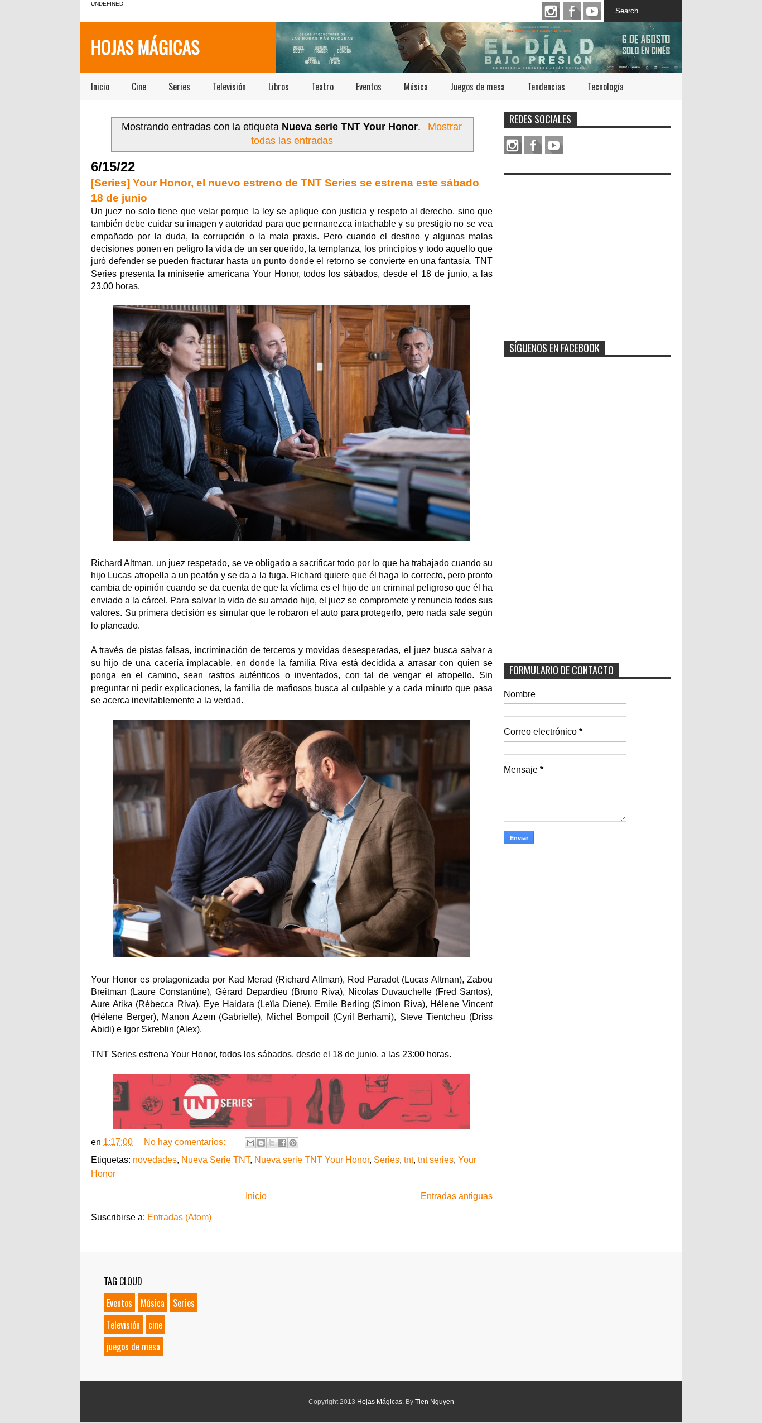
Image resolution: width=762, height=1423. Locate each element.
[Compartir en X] (271, 1142)
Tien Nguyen (434, 1402)
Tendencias (546, 86)
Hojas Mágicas (145, 46)
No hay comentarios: (186, 1142)
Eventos (369, 86)
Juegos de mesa (477, 86)
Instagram (551, 11)
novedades (155, 1160)
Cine (139, 86)
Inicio (100, 86)
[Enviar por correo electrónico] (250, 1142)
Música (416, 86)
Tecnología (605, 86)
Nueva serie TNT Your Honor (311, 1160)
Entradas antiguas (457, 1196)
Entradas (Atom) (179, 1217)
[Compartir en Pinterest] (292, 1142)
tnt (408, 1160)
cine (155, 1324)
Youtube (592, 11)
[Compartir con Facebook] (282, 1142)
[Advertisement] (587, 250)
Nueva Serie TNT (215, 1160)
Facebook (572, 11)
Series (179, 86)
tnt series (436, 1160)
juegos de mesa (133, 1346)
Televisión (229, 86)
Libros (278, 86)
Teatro (322, 86)
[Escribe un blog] (261, 1142)
